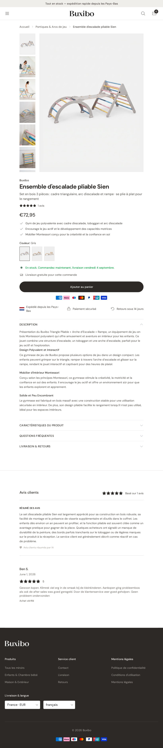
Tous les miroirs (14, 668)
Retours (63, 682)
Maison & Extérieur (17, 682)
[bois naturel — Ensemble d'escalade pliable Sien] (49, 254)
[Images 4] (27, 112)
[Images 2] (27, 66)
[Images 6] (27, 157)
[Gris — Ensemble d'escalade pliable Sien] (24, 254)
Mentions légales (122, 682)
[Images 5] (27, 135)
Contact (63, 668)
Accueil (24, 27)
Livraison (63, 675)
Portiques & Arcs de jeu (51, 27)
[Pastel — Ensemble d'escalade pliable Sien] (37, 254)
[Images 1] (27, 44)
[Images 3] (27, 89)
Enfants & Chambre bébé (21, 675)
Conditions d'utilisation (125, 675)
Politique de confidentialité (128, 668)
